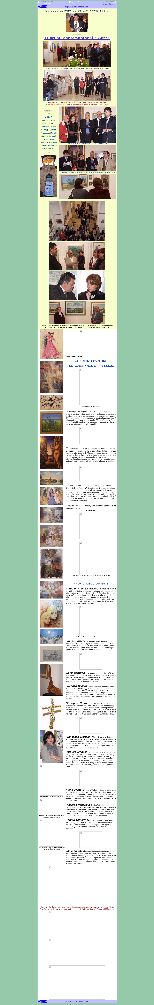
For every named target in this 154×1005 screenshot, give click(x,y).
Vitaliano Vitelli (83, 7)
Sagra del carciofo (71, 7)
